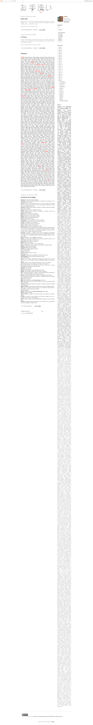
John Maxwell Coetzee (37, 116)
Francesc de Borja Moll (65, 276)
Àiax (33, 152)
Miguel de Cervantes (30, 126)
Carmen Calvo (59, 403)
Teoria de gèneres (61, 32)
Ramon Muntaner (24, 132)
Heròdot (46, 92)
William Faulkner (60, 152)
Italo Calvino (32, 112)
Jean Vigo (66, 511)
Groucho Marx (48, 58)
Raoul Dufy (59, 651)
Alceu (42, 152)
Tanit (70, 675)
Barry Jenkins (68, 390)
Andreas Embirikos (24, 98)
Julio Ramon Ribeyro (66, 558)
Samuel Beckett (62, 178)
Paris (34, 161)
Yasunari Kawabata (49, 141)
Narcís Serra (41, 179)
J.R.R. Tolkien (23, 113)
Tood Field (66, 683)
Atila (40, 171)
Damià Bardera (64, 414)
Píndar (25, 131)
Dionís (28, 156)
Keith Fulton (66, 562)
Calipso (32, 155)
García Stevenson (65, 464)
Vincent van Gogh (66, 690)
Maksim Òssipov (68, 307)
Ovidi (32, 128)
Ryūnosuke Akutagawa (62, 663)
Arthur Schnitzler (49, 98)
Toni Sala (42, 138)
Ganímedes (59, 464)
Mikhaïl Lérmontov (61, 175)
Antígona (32, 153)
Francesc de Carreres (30, 173)
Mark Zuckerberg (67, 591)
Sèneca (58, 337)
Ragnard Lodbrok (60, 648)
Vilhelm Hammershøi (30, 71)
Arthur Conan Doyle (66, 383)
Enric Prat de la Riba (45, 172)
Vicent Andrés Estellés (66, 688)
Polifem (37, 162)
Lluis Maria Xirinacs (30, 177)
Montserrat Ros (36, 127)
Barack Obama (45, 171)
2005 (60, 80)
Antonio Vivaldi (67, 380)
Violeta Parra (59, 691)
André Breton (46, 97)
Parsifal (37, 161)
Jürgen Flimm (45, 182)
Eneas (69, 431)
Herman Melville (38, 110)
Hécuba (58, 171)
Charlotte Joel (59, 406)
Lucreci (49, 147)
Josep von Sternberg (45, 81)
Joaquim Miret (64, 527)
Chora (37, 101)
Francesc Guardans (38, 181)
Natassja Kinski (67, 617)
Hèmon (26, 158)
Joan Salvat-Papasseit (49, 115)
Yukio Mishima (28, 142)
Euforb (64, 440)
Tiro (27, 166)
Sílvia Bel (68, 674)
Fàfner (69, 461)
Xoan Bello (59, 699)
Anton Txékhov (42, 98)
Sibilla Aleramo (61, 334)
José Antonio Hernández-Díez (66, 551)
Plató (34, 150)
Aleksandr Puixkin (60, 253)
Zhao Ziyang (44, 180)
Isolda (58, 501)
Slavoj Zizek (44, 150)
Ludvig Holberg (59, 577)
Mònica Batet (69, 615)
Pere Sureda (59, 634)
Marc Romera (34, 123)
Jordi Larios (59, 534)
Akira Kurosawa (65, 211)
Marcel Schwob (64, 586)
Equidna (40, 156)
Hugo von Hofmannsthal (40, 111)
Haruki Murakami (45, 108)
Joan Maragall (30, 115)
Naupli (58, 618)
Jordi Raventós (67, 227)
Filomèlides (31, 157)
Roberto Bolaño (30, 133)
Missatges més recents (25, 311)
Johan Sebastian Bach (61, 529)
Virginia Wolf (36, 140)
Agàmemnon (59, 135)
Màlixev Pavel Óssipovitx (61, 615)
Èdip (31, 156)
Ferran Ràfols (63, 444)
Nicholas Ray (35, 83)
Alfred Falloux (27, 171)
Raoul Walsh (59, 324)
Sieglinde (52, 163)
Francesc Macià (63, 275)
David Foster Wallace (63, 136)
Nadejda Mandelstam (65, 236)
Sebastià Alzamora (28, 136)
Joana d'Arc (64, 526)
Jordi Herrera (68, 533)
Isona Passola (63, 501)
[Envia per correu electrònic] (39, 30)
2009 (60, 74)
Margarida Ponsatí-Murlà (49, 123)
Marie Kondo (67, 590)
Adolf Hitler (42, 71)
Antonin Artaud (67, 378)
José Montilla (69, 301)
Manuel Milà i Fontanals (67, 583)
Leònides (50, 176)
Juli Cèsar (46, 176)
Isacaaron (68, 500)
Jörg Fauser (68, 559)
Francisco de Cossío (60, 454)
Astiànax (22, 155)
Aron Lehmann (64, 382)
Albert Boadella (24, 88)
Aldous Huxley (68, 355)
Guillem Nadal (61, 480)
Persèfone (32, 162)
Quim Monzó (34, 131)
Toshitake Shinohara (36, 170)
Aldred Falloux (61, 356)
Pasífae (41, 161)
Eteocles (48, 156)
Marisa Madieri (24, 125)
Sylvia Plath (47, 137)
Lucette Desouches (24, 184)
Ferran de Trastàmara (65, 445)
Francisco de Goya (68, 277)
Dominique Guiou (67, 419)
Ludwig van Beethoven (61, 306)
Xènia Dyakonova (66, 699)
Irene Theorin (59, 497)
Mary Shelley (61, 310)
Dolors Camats (60, 419)
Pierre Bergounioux (47, 130)
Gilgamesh (39, 157)
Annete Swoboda (67, 372)
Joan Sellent (41, 115)
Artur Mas (37, 171)
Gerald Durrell (64, 468)
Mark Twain (59, 199)
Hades (43, 157)
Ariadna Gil (59, 382)
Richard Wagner (48, 168)
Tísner (67, 684)
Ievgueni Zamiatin (60, 224)
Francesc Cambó (66, 219)
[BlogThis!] (41, 30)
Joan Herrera (23, 115)
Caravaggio (59, 398)
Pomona (60, 643)
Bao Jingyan (47, 143)
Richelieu (62, 655)
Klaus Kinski (27, 61)
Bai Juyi (24, 100)
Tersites (46, 165)
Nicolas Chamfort (24, 150)
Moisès (42, 160)
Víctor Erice (27, 87)
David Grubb (28, 102)
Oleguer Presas (41, 184)
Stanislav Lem (28, 137)
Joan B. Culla (60, 518)
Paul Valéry (43, 128)
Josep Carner (23, 118)
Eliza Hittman (60, 429)
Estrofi (69, 439)
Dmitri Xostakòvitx (50, 166)
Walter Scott (69, 342)
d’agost (61, 88)
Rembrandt (23, 69)
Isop (28, 112)
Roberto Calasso (46, 133)
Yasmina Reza (59, 700)
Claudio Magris (42, 101)
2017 (60, 61)
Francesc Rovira (41, 88)
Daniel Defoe (59, 265)
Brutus (58, 396)
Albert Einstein (48, 73)
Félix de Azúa (67, 220)
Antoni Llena (30, 66)
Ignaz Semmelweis (48, 74)
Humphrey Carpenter (50, 111)
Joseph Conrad (43, 118)
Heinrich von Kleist (60, 486)
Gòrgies (60, 186)
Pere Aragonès (61, 633)
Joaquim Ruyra (51, 112)
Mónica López (29, 94)
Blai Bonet (29, 100)
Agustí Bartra (37, 96)
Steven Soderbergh (28, 86)
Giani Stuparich (46, 107)
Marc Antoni (44, 177)
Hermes (34, 158)
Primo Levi (67, 241)
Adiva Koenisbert (61, 348)
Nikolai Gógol (49, 127)
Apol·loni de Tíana (40, 143)
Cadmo (63, 397)
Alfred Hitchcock (37, 77)
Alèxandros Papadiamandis (26, 97)
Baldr (69, 388)
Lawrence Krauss (65, 569)
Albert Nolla (59, 252)
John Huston (32, 81)
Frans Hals (64, 184)
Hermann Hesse (60, 489)
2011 (60, 71)
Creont (53, 155)
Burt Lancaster (64, 396)
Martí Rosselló (67, 594)
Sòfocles (52, 137)
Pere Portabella (48, 83)
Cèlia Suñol (64, 264)
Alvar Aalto (39, 62)
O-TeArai (24, 37)
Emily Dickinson (67, 153)
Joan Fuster (51, 113)
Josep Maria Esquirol (66, 300)
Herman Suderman (46, 110)
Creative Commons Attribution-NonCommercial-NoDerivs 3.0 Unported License (47, 716)
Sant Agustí (59, 665)
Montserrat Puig (60, 614)
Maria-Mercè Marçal (60, 590)
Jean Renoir (60, 289)
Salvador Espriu (47, 135)
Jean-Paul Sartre (29, 182)
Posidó (50, 162)
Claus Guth (30, 181)
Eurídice (52, 156)
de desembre (62, 81)
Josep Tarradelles (67, 546)
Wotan (65, 248)
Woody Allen (47, 87)
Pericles (34, 180)
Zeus (37, 166)
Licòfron (50, 121)
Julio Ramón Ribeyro (28, 120)
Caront (65, 403)
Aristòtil (58, 257)
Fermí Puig (65, 443)
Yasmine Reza (41, 141)
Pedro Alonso (38, 76)
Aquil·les (39, 153)
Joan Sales (35, 115)
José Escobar (48, 67)
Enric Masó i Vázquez (35, 172)
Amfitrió (52, 152)
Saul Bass (68, 666)
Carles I (49, 171)
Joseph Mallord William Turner (63, 549)
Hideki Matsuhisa (48, 88)
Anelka (49, 142)
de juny (61, 91)
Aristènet (68, 256)
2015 (60, 64)
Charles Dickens (32, 101)
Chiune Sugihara (64, 261)
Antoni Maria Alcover (61, 256)
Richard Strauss (41, 168)
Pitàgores (60, 241)
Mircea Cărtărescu (64, 609)
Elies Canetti (49, 102)
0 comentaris (35, 29)
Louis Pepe (59, 575)
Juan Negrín (40, 176)
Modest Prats (63, 610)
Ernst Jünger (33, 103)
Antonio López (44, 66)
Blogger (53, 721)
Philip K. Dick (28, 130)
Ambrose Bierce (60, 364)
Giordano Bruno (64, 471)
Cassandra (36, 155)
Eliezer (62, 428)
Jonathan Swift (27, 117)
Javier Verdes (69, 509)
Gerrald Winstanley (39, 173)
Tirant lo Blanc (59, 682)
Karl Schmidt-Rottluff (66, 560)
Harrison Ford (65, 484)
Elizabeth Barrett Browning (62, 272)
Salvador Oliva (64, 332)
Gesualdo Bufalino (38, 107)
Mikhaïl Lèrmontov (60, 606)
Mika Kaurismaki (28, 83)
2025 (60, 48)
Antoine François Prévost (34, 98)
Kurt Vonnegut (67, 566)
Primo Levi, (29, 131)
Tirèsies (24, 166)
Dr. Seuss (62, 421)
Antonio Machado (67, 379)
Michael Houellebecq (66, 600)
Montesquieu (51, 148)
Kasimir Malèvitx (66, 194)
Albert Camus (44, 96)
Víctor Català (66, 151)
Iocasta (43, 158)
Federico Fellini (67, 218)
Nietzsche (30, 150)
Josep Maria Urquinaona (37, 182)
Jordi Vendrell (63, 535)
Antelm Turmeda (60, 373)
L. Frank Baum (59, 567)
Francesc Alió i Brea (66, 447)
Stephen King (41, 137)
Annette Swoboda (24, 66)
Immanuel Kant (64, 171)
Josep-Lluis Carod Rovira (26, 176)
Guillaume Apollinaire (60, 479)
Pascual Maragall (64, 317)
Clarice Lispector (66, 166)
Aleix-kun (60, 38)
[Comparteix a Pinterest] (44, 30)
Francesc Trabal (39, 105)
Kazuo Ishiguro (46, 120)
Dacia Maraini (59, 217)
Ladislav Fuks (27, 121)
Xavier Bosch (52, 94)
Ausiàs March (66, 387)
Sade (65, 331)
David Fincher (30, 78)
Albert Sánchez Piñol (66, 354)
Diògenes (37, 145)
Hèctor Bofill (42, 92)
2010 (60, 72)
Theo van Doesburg (48, 69)
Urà (69, 684)
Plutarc (47, 94)
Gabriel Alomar (43, 106)
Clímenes (44, 155)
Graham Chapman (40, 58)
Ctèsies (33, 74)
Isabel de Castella (47, 173)
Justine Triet (59, 559)
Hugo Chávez (34, 176)
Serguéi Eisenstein (47, 84)
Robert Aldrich (65, 326)
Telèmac (43, 165)
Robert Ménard (67, 657)
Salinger (41, 135)
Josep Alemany (62, 537)
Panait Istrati (65, 627)
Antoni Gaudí (45, 62)
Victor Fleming (59, 689)
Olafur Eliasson (36, 68)
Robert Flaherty (26, 84)
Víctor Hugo (63, 342)
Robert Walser (23, 133)
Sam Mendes (40, 84)
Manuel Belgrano (67, 582)
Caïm (29, 155)
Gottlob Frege (28, 146)
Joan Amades (69, 517)
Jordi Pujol (64, 193)
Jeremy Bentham (37, 147)
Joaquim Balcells (48, 93)
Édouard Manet (64, 705)
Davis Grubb (59, 182)
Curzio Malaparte (64, 412)
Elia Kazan (66, 427)
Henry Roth (32, 110)
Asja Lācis (61, 386)
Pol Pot (32, 73)
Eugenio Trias (51, 145)
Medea (69, 598)
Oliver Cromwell (47, 179)
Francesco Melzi (64, 452)
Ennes (37, 156)
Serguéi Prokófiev (27, 170)
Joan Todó (61, 226)
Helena (49, 157)
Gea (35, 157)
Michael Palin (41, 61)
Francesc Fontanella (31, 105)
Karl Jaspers (44, 147)
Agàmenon (23, 152)
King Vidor (30, 82)
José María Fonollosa (61, 301)
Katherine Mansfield (38, 120)
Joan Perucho (64, 520)
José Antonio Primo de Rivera (63, 552)
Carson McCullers (24, 101)
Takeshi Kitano (36, 86)
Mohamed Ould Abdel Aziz (32, 179)
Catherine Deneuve (28, 57)
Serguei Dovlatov (36, 136)
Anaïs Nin (41, 97)
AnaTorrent (67, 365)
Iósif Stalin (27, 72)
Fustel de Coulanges (62, 461)
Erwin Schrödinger (39, 74)
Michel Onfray (46, 148)
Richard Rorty (38, 150)
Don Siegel (41, 78)
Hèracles (30, 158)
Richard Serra (35, 69)
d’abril (61, 94)
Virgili (32, 140)
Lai (33, 160)
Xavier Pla (64, 698)
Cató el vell (63, 404)
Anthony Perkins (60, 374)
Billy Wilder (50, 77)
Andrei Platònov (68, 161)
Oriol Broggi (46, 184)
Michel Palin (66, 601)
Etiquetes (24, 53)
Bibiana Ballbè (28, 91)
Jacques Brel (59, 504)
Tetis (53, 165)
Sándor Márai (63, 674)
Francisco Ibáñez (41, 67)
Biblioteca (60, 39)
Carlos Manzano (51, 100)
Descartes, (32, 145)
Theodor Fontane (24, 138)
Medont (58, 599)
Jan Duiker (32, 63)
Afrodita (52, 151)
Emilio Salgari (27, 103)
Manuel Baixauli (38, 122)
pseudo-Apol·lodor (65, 704)
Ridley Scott (59, 326)
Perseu (69, 634)
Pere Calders (49, 128)
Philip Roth (33, 130)
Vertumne (58, 688)
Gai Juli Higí (49, 106)
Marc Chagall (59, 585)
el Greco (59, 704)
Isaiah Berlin (51, 92)
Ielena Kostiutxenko (66, 284)
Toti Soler (43, 170)
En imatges (60, 35)
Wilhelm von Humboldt (34, 151)
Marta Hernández (67, 592)
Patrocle (45, 161)
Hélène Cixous (63, 494)
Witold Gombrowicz (66, 696)
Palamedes (60, 627)
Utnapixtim (63, 340)
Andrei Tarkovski (44, 77)
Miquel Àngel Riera (29, 127)
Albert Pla (44, 166)
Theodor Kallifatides (64, 679)
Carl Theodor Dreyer (64, 120)
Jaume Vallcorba (32, 93)
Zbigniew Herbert (36, 142)
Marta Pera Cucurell (33, 184)
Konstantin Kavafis (68, 231)
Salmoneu (37, 163)
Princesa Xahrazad (66, 643)
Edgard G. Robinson (66, 422)
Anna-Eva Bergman (66, 371)
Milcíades (66, 606)
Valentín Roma (27, 186)
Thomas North (63, 680)
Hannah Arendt (43, 146)
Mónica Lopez (65, 616)
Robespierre (36, 73)
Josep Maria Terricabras (61, 543)
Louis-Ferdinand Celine (66, 575)
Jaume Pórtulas (24, 93)
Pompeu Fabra (45, 76)
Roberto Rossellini (60, 659)
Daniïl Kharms (67, 266)
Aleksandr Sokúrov (29, 77)
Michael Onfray (59, 601)
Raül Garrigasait (65, 651)
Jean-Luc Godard (62, 191)
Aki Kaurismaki (67, 129)
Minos (46, 160)
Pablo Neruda (37, 128)
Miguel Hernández (39, 126)
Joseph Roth (49, 118)
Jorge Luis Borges (34, 117)
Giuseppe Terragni (66, 472)
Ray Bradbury (31, 132)
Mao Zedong (68, 584)
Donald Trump (65, 420)
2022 (60, 53)
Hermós (66, 489)
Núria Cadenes (59, 622)
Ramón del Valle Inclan (49, 131)
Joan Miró (63, 293)
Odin (69, 622)
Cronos (22, 156)
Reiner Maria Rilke (38, 132)
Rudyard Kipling (35, 135)
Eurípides (42, 103)
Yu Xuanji (65, 700)
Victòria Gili (32, 186)
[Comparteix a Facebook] (43, 30)
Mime (67, 607)
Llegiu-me (60, 29)
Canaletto (68, 397)
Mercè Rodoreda (68, 147)
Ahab (30, 152)
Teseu (50, 165)
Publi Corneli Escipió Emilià (65, 322)
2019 (60, 58)
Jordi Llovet (64, 534)
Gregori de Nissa (35, 146)
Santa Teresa (51, 185)
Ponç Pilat (39, 180)
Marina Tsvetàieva (60, 309)
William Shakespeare (25, 141)
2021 (60, 55)
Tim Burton (41, 86)
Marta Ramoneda (68, 593)
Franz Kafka (47, 105)
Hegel (62, 281)
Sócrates (49, 150)
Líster (63, 307)
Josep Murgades (60, 545)
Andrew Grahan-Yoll (36, 89)
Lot (35, 160)
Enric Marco (40, 91)
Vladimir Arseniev (42, 140)
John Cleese (49, 59)
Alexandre (33, 171)
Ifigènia (40, 158)
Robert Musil (51, 132)
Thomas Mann (31, 138)
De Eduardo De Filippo (35, 102)
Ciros (26, 172)
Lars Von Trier (42, 82)
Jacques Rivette (65, 504)
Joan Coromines (27, 76)
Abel (50, 151)
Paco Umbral (69, 626)
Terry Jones (27, 62)
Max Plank (33, 76)
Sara (40, 163)
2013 (60, 67)
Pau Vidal (63, 631)
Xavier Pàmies (33, 141)
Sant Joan (64, 665)
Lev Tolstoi (40, 121)
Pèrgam (27, 162)
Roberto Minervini (67, 658)
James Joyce (34, 113)
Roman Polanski (33, 84)
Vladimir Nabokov (50, 140)
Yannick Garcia (64, 249)
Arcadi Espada (45, 89)
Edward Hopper (27, 67)
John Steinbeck (67, 297)
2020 (60, 56)
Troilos (61, 684)
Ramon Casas (64, 649)
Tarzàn (22, 186)
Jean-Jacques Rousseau (28, 147)
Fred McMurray (68, 456)
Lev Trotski (47, 72)
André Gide (52, 97)
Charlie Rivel (68, 405)
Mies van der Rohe (29, 64)
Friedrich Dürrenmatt (35, 106)
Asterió (52, 153)
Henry (53, 142)
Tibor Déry (37, 138)
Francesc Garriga (60, 220)
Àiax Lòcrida (37, 152)
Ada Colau (67, 250)
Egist (34, 156)
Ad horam (60, 40)
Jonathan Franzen (46, 116)
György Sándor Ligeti (32, 167)
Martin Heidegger (29, 148)
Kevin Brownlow (24, 82)
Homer (30, 111)
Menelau (38, 160)
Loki (62, 574)
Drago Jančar (67, 268)
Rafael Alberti (41, 131)
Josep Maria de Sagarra (66, 544)
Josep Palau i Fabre (67, 545)
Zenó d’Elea (42, 151)
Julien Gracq (64, 155)
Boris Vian (59, 259)
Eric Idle (27, 58)
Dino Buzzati (43, 102)
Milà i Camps (23, 179)
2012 (60, 69)
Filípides (58, 447)
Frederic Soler (28, 106)
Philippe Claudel (39, 130)
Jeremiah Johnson (24, 160)
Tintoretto (68, 681)
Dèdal (25, 156)
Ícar (37, 158)
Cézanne (58, 414)
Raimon (66, 648)
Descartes (66, 182)
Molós (49, 160)
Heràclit (48, 146)
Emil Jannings (66, 429)
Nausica (52, 160)
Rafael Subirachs (67, 647)
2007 (60, 77)
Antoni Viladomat (37, 66)
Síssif (26, 165)
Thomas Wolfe (69, 680)
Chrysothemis (63, 407)
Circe (40, 155)
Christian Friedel (43, 57)
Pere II (31, 180)
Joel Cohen (27, 81)
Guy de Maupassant (37, 108)
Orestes (27, 161)
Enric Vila (50, 91)
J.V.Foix (28, 113)
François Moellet (67, 455)
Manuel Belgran (37, 177)
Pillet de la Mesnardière (61, 641)
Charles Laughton (36, 57)
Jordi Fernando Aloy (60, 533)
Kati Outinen (59, 562)
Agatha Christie (30, 96)
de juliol (61, 89)
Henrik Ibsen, (27, 110)
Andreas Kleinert (67, 366)
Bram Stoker (34, 100)
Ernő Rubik (65, 437)
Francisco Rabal (32, 58)
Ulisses (30, 166)
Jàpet (53, 158)
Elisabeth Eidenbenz (67, 428)
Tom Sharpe (68, 682)
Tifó (21, 166)
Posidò (69, 144)
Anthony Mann (67, 373)
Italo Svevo (37, 112)
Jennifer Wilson (41, 167)
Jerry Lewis (43, 59)
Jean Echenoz (67, 510)
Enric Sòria (45, 91)
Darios (29, 172)
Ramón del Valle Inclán (66, 650)
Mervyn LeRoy (67, 599)
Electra (62, 218)
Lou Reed (68, 574)
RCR (34, 64)
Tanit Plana (40, 69)
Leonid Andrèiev (34, 121)
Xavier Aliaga (59, 698)
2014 (60, 66)
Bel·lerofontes (63, 391)
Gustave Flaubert (29, 108)
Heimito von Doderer (66, 485)
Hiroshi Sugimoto (60, 492)
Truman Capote (48, 138)
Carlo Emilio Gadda (68, 399)
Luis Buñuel (48, 82)
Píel (35, 162)
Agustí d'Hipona (59, 350)
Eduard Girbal (67, 423)
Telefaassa (38, 165)
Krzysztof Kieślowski (60, 566)
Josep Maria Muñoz (66, 542)
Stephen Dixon (64, 244)
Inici (42, 311)
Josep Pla (37, 118)
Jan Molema (37, 63)
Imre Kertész (23, 112)
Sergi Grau (68, 667)
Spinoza (27, 151)
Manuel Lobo (27, 123)
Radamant (32, 163)
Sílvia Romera (59, 675)
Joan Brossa (46, 113)
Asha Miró (52, 180)
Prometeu (23, 163)
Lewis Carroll (45, 121)
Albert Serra (59, 354)
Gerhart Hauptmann (29, 107)
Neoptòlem (23, 161)
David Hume (26, 145)
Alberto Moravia (51, 96)
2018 (60, 59)
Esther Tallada (64, 439)
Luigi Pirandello (31, 122)
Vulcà (66, 692)
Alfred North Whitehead (31, 143)
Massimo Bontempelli (39, 125)
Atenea (26, 155)
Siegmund (48, 163)
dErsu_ (66, 16)
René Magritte (28, 69)
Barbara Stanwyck (61, 390)
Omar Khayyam (65, 624)
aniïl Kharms (49, 101)
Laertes (30, 160)
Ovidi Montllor (34, 168)
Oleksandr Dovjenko (66, 315)
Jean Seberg (63, 225)
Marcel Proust (40, 123)
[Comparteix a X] (42, 30)
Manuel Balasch (46, 122)
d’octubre (61, 85)
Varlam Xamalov (26, 140)
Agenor (27, 152)
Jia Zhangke (63, 517)
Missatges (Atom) (29, 313)
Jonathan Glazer (68, 298)
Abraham (66, 210)
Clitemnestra (48, 155)
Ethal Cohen (51, 78)
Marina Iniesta (59, 591)
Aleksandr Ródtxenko (50, 64)
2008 (60, 75)
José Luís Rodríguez (37, 175)
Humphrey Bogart (27, 59)
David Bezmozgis (65, 415)
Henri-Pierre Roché (68, 281)
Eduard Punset (35, 91)
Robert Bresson (60, 656)
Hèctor (53, 157)
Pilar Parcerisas (42, 94)
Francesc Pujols (47, 181)
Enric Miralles (51, 62)
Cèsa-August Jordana (65, 413)
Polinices (42, 162)
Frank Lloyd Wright (25, 63)
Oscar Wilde (28, 128)
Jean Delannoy (61, 510)
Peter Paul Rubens (65, 635)
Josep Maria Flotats (64, 541)
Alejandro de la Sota (62, 357)
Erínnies (44, 156)
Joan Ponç (69, 520)
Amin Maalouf (35, 97)
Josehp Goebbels (41, 72)
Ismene (47, 158)
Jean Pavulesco (60, 511)
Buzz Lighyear (68, 259)
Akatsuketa (60, 36)
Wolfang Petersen (40, 87)
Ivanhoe (67, 502)
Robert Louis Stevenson (38, 133)
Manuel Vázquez (28, 68)
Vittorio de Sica (67, 245)
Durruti (47, 71)
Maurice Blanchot (68, 310)
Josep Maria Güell (30, 118)
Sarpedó (43, 163)
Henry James (66, 170)
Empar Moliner (63, 431)
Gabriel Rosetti (59, 463)
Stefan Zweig (68, 132)
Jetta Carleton (40, 113)
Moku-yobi (24, 19)
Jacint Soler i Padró (67, 503)
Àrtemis (46, 153)
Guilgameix (64, 169)
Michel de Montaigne (38, 148)
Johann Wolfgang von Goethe (27, 116)
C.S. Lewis (40, 100)
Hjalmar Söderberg (24, 111)
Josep (60, 300)
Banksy (49, 66)
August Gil (69, 386)
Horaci (33, 111)
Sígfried (22, 165)
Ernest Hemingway (60, 436)
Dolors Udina (61, 268)
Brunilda (63, 259)
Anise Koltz (66, 370)
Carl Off (58, 399)
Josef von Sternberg (64, 536)
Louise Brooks (59, 576)
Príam (53, 162)
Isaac (64, 497)
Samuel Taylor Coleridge (66, 664)
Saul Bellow (69, 333)
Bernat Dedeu (69, 391)
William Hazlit (59, 248)
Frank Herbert (67, 454)
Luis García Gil (65, 578)
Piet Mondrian (44, 68)
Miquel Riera (64, 608)
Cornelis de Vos (67, 411)
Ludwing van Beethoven (26, 168)
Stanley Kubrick (60, 158)
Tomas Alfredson (47, 86)
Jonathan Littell (66, 172)
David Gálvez (59, 267)
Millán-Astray (27, 73)
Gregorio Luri (67, 478)
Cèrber (69, 264)
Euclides (62, 274)
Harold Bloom (36, 92)
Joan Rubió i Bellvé (45, 63)
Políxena (46, 162)
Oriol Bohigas (59, 316)
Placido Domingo (64, 642)
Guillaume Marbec (68, 479)
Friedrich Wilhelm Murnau (63, 117)
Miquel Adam (65, 313)
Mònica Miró (60, 616)
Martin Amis (31, 125)
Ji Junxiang (66, 291)
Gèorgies (22, 146)
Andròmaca (27, 153)
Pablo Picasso (63, 626)
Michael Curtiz (59, 600)
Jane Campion (63, 509)
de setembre (62, 86)
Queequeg (27, 163)
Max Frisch (48, 125)
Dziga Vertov (46, 78)
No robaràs (60, 33)
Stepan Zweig (35, 137)
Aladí (67, 350)
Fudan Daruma (68, 460)
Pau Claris (27, 180)
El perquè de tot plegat (28, 197)
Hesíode (52, 110)
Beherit (58, 391)
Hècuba (22, 158)
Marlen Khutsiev (68, 309)
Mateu (25, 94)
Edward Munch (34, 67)
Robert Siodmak (60, 658)
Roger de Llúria (45, 185)
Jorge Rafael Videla (33, 72)
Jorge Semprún (41, 117)
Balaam (66, 388)
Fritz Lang (42, 79)
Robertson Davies (67, 659)
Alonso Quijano (47, 152)
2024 (60, 50)
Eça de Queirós (48, 103)
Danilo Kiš (65, 217)
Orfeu (31, 161)
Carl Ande (68, 398)
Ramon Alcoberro (30, 185)
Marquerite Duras (60, 592)
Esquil (38, 103)
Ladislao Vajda (36, 82)
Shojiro (58, 244)
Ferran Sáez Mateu (29, 92)
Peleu (49, 161)
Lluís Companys (64, 233)
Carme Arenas (67, 260)
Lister (51, 72)
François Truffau (24, 79)
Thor (59, 681)
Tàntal (34, 165)
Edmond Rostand (60, 423)
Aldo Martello (63, 355)
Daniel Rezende (67, 265)
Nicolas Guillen (43, 127)
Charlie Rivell (30, 88)
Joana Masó (66, 525)
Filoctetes (26, 157)
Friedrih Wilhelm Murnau (34, 79)
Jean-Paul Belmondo (36, 59)
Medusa (62, 599)
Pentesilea (23, 162)
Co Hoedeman (59, 411)
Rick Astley (68, 655)
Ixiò (50, 158)
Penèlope (52, 161)
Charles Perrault (61, 405)
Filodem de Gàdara (60, 446)
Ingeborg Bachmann (60, 496)
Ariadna (42, 153)
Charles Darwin (28, 74)
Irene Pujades (67, 496)
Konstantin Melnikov (66, 565)
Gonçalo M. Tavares (62, 476)
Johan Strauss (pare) (49, 167)
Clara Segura (49, 57)
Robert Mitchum (48, 61)
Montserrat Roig (65, 314)
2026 (60, 47)
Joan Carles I (66, 518)
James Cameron (49, 79)
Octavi (65, 622)
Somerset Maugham (60, 671)
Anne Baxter (59, 372)
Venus (34, 166)
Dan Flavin (69, 414)
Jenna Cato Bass (66, 512)
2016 (60, 63)
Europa (22, 157)
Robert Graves (59, 657)
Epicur (40, 145)
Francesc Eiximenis (60, 448)
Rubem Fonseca (27, 135)
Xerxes (69, 698)
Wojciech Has (59, 697)
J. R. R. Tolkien (65, 285)
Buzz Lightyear (24, 181)
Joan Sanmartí (40, 93)
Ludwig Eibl (65, 577)
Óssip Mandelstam (68, 347)
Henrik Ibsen (61, 282)
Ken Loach (52, 81)
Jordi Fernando (61, 299)
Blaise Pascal (67, 258)
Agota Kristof (67, 251)
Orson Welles (41, 83)
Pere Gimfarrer (67, 633)
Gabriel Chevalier (67, 462)
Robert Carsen (38, 185)
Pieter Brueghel (51, 68)
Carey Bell (64, 398)
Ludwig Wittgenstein (65, 305)
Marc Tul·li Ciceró (50, 177)
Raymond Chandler (60, 325)
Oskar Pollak (35, 94)
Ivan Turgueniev (44, 112)
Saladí (69, 663)
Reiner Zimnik (45, 132)
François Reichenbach (61, 456)
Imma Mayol (68, 495)
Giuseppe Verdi (24, 167)
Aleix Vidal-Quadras (68, 356)
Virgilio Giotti (65, 341)
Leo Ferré (64, 570)
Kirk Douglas (61, 231)
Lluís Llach (64, 573)
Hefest (46, 157)
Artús (50, 153)
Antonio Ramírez (60, 380)
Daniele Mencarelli (60, 266)
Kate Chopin (59, 561)
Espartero (65, 438)
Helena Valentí (67, 486)
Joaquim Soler (65, 294)
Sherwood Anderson (45, 136)
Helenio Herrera (60, 487)
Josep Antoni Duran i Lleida (48, 175)
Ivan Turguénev (66, 188)
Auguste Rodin (60, 387)
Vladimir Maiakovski (60, 692)
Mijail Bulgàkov (47, 126)
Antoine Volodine (60, 180)
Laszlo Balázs (51, 182)
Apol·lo (35, 153)
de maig (61, 93)
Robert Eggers (67, 656)
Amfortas (22, 153)
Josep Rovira (38, 81)
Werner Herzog (33, 87)
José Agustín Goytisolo (49, 117)
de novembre (62, 83)
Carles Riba (44, 100)
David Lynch (35, 78)
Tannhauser (30, 165)
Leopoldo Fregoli (34, 61)
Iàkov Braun (60, 503)
